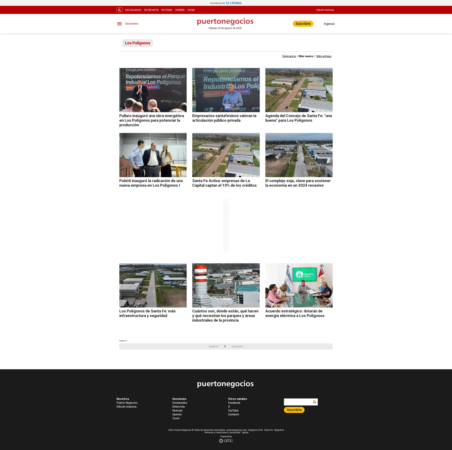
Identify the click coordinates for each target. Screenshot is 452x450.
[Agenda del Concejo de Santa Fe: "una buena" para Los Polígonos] (299, 90)
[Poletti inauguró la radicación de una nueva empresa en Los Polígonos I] (153, 155)
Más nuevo (306, 56)
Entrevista (151, 10)
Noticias (166, 10)
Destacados (133, 10)
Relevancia (289, 56)
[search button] (119, 10)
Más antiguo (324, 56)
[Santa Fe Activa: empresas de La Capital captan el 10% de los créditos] (226, 155)
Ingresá (329, 24)
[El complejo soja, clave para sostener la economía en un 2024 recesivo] (299, 155)
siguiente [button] (237, 346)
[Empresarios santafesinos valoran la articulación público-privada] (226, 90)
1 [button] (225, 346)
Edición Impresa (325, 9)
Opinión (180, 10)
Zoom (191, 10)
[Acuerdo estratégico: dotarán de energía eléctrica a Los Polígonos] (299, 285)
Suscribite (303, 23)
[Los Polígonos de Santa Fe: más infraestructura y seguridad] (153, 285)
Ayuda (245, 432)
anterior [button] (214, 346)
